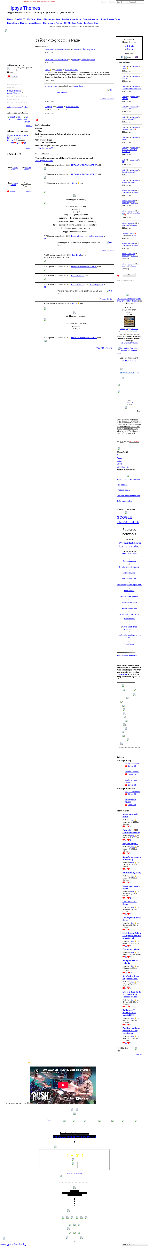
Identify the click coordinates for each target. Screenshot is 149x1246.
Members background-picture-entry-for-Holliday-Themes (129, 300)
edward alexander (128, 182)
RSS (37, 120)
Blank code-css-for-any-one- (128, 480)
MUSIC (119, 464)
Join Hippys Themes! (44, 161)
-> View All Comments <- (104, 348)
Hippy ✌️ (48, 70)
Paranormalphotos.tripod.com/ (129, 585)
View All (29, 126)
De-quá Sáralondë (132, 792)
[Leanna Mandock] (120, 769)
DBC (123, 162)
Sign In (112, 2)
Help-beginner (122, 485)
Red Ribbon (62, 92)
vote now (129, 402)
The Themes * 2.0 (129, 579)
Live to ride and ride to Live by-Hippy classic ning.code (132, 994)
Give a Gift (14, 191)
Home (49, 1120)
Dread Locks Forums (129, 596)
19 (25, 143)
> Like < (14, 76)
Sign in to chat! (129, 1244)
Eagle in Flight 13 (130, 844)
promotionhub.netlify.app (127, 655)
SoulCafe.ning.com (129, 554)
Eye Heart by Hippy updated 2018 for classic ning (131, 1030)
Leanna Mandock (132, 764)
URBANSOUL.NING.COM (129, 614)
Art (118, 455)
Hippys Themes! (24, 8)
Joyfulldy (125, 78)
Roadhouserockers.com (129, 567)
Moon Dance (129, 644)
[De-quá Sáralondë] (27, 119)
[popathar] (11, 119)
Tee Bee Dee (129, 591)
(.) (129, 611)
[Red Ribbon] (13, 161)
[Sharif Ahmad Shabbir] (120, 805)
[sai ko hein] (19, 119)
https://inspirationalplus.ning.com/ (129, 636)
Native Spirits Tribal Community (130, 628)
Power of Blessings (129, 602)
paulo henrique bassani (131, 781)
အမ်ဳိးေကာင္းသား (88, 49)
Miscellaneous (123, 467)
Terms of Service (136, 1063)
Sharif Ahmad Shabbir (130, 801)
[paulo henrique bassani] (120, 785)
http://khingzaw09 (45, 148)
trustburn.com (129, 619)
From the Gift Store (106, 98)
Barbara (125, 99)
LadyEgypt (48, 107)
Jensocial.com (129, 573)
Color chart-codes (124, 501)
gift (45, 238)
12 (126, 1006)
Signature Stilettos (128, 109)
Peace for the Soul (129, 608)
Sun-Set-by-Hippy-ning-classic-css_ (131, 977)
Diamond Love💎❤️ (129, 129)
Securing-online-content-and (128, 496)
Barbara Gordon (14, 168)
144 (19, 143)
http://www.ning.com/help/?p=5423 (74, 1136)
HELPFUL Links (123, 490)
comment (75, 49)
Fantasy (120, 458)
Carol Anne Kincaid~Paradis (132, 88)
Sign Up (104, 2)
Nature (119, 461)
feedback (13, 1244)
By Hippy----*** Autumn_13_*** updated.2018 (129, 1012)
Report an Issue (121, 1063)
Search (146, 2)
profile (134, 235)
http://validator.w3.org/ (129, 343)
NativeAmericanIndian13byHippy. (132, 858)
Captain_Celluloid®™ (129, 172)
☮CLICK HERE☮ (129, 361)
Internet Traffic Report (74, 1173)
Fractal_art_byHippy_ (132, 949)
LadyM (124, 66)
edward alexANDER (129, 119)
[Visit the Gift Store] (110, 90)
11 (126, 972)
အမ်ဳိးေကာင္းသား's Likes (17, 107)
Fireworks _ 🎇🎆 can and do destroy (131, 831)
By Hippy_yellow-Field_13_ (130, 961)
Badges (110, 1063)
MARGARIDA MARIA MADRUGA (56, 49)
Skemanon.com (129, 561)
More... (129, 275)
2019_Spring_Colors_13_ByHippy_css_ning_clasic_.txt (132, 935)
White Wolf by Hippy (132, 873)
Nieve (124, 139)
